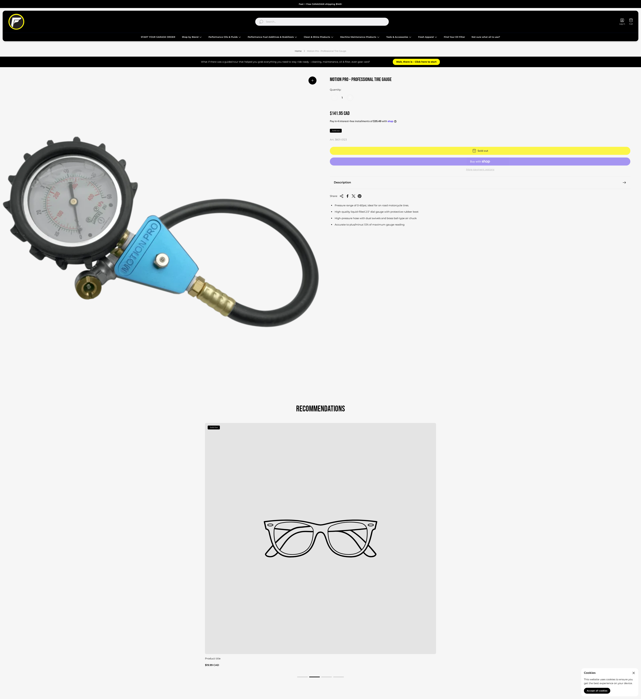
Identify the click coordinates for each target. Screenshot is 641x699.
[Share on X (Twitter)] (354, 196)
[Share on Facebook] (348, 196)
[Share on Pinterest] (360, 196)
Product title (213, 658)
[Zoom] (312, 80)
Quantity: (335, 89)
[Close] (634, 673)
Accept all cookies (597, 690)
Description (342, 182)
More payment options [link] (480, 169)
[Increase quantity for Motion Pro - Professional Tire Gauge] (350, 98)
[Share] (342, 196)
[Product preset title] (320, 538)
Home (298, 51)
